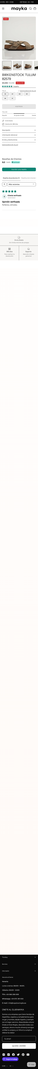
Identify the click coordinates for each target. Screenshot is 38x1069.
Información (5, 971)
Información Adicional (9, 135)
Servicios (4, 964)
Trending (4, 957)
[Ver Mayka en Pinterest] (23, 1054)
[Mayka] (19, 8)
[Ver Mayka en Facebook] (13, 1054)
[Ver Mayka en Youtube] (28, 1054)
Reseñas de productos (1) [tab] (11, 178)
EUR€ (3, 1066)
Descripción (6, 130)
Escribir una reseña (19, 169)
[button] (30, 8)
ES (10, 1066)
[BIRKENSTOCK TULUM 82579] (7, 65)
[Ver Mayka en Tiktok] (8, 1054)
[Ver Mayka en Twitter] (18, 1054)
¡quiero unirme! (19, 1046)
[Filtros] (4, 184)
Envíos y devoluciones (9, 140)
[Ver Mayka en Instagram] (3, 1054)
